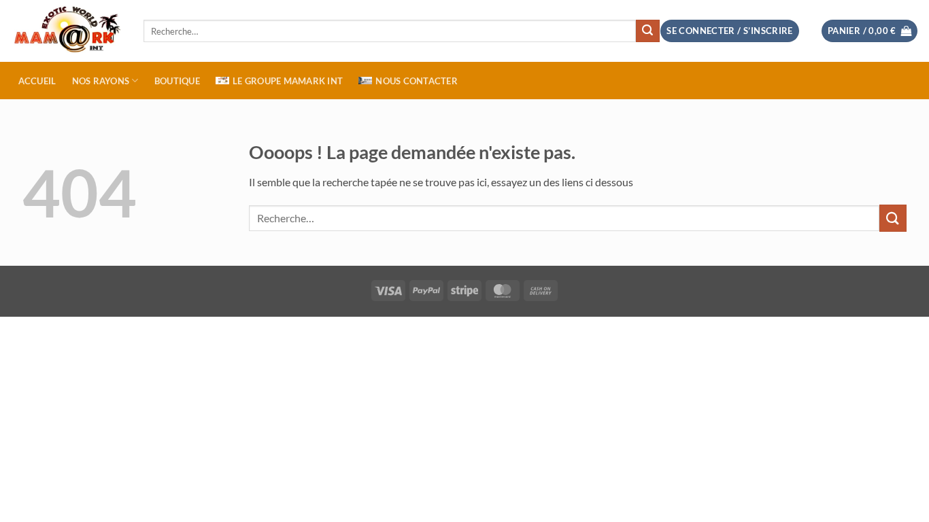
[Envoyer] (647, 31)
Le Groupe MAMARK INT (288, 80)
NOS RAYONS (101, 80)
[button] (870, 31)
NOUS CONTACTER (416, 80)
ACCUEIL (37, 80)
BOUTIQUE (177, 80)
